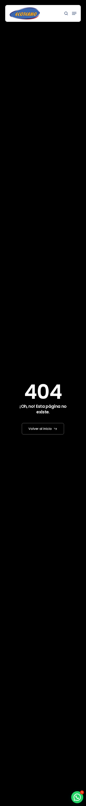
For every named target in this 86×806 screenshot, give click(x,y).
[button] (74, 13)
